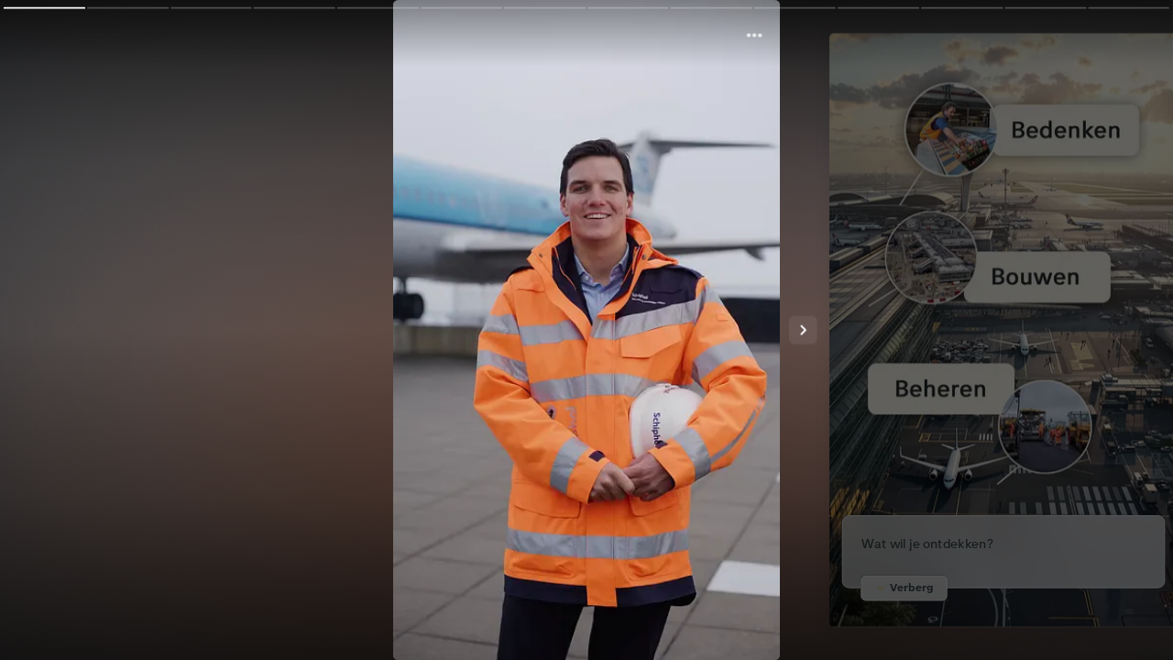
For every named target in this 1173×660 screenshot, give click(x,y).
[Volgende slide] (803, 330)
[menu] (748, 35)
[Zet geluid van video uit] (764, 614)
